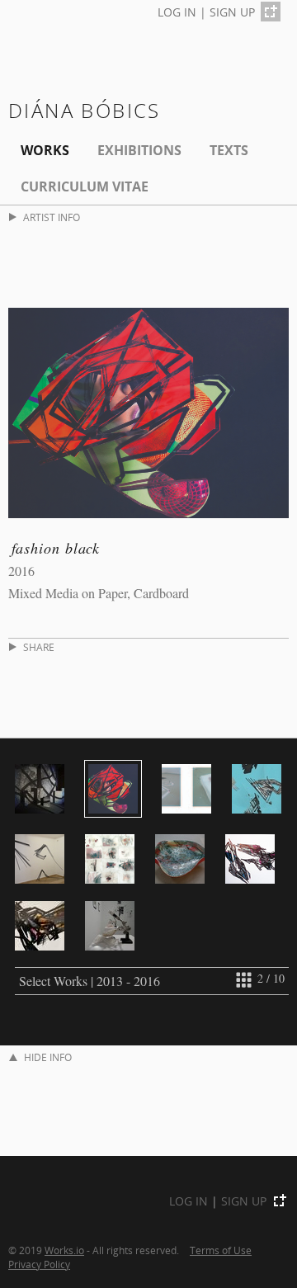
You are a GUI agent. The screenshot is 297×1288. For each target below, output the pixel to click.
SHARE (38, 647)
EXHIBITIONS (139, 150)
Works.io (64, 1250)
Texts (229, 150)
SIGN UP (232, 12)
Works (45, 150)
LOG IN (177, 12)
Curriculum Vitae (84, 186)
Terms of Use (221, 1250)
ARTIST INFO (51, 217)
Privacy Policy (39, 1264)
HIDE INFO (48, 1057)
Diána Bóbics (84, 110)
